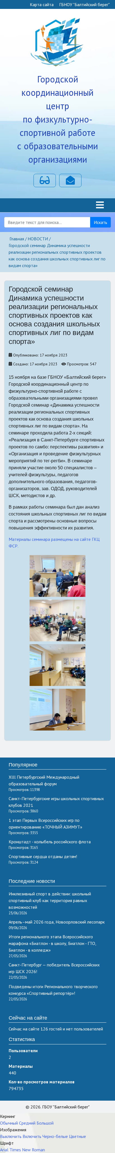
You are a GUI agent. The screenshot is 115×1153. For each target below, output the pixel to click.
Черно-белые (55, 1136)
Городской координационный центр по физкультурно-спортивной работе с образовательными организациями (57, 119)
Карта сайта (42, 4)
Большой (45, 1123)
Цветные (77, 1136)
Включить (32, 1136)
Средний (27, 1123)
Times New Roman (27, 1149)
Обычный (9, 1123)
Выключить (10, 1136)
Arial (4, 1149)
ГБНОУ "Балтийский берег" (84, 4)
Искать (100, 222)
